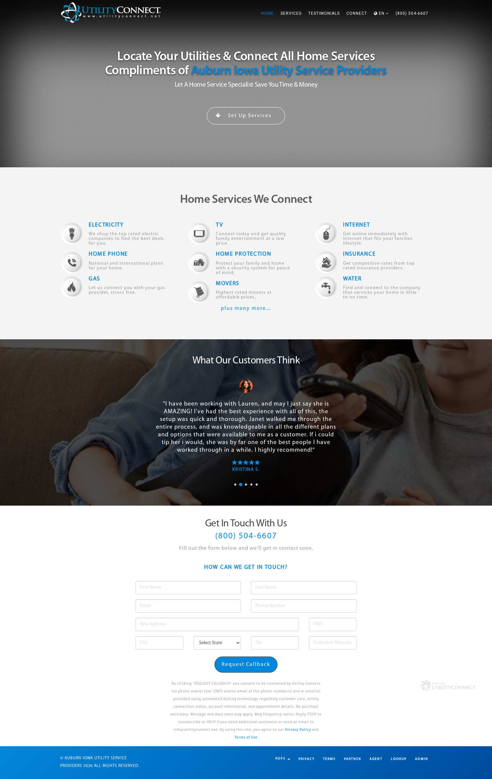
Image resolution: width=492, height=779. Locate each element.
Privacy (307, 759)
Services (291, 13)
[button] (381, 13)
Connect (356, 13)
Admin (421, 759)
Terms (329, 759)
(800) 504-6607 (412, 13)
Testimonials (324, 13)
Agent (376, 759)
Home (267, 13)
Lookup (399, 759)
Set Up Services (248, 115)
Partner (352, 759)
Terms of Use (246, 738)
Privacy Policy (298, 730)
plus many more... (246, 308)
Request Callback (246, 664)
